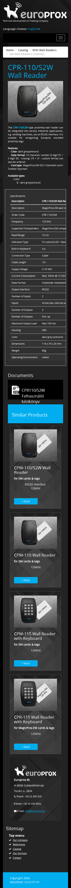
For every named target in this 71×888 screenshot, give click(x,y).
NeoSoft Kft (31, 882)
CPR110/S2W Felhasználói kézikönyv (33, 391)
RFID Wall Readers (45, 50)
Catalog (23, 50)
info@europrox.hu (35, 811)
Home (10, 50)
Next (26, 501)
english (32, 29)
